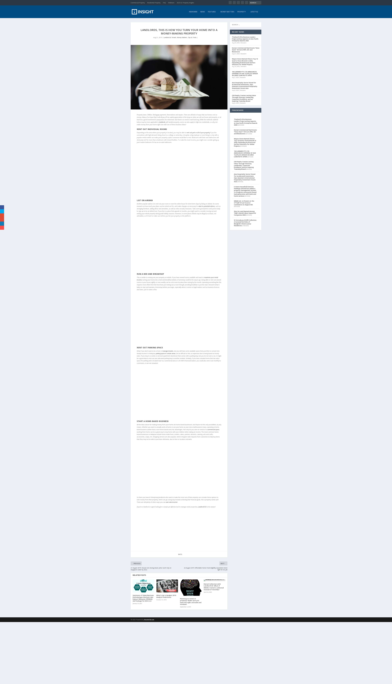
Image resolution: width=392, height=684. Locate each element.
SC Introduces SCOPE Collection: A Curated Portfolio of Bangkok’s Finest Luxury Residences (245, 223)
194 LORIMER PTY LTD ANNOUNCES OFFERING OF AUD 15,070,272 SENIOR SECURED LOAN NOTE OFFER (245, 73)
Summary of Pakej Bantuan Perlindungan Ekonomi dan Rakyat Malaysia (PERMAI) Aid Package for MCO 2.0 (143, 598)
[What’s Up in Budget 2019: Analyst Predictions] (167, 585)
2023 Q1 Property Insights (185, 3)
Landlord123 (202, 507)
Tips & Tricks (192, 37)
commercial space (213, 429)
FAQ (164, 3)
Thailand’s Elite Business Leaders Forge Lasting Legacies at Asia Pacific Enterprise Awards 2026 (245, 39)
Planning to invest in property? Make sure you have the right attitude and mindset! (190, 601)
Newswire (193, 12)
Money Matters (227, 12)
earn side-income (171, 502)
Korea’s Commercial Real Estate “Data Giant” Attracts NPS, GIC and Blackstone (245, 50)
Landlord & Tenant (170, 37)
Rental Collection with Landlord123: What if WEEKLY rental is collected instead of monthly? (214, 587)
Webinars (171, 3)
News (202, 12)
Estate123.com (149, 620)
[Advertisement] (61, 652)
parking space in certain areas (165, 353)
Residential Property (153, 3)
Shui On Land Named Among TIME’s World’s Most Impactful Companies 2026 (245, 213)
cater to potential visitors (206, 206)
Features (212, 12)
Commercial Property (138, 3)
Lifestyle (254, 12)
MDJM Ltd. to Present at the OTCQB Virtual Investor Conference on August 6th (244, 203)
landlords (162, 122)
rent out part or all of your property (198, 133)
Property (241, 12)
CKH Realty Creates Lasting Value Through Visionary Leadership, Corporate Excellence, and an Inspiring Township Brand (244, 98)
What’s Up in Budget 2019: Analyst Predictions (166, 596)
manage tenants (167, 351)
